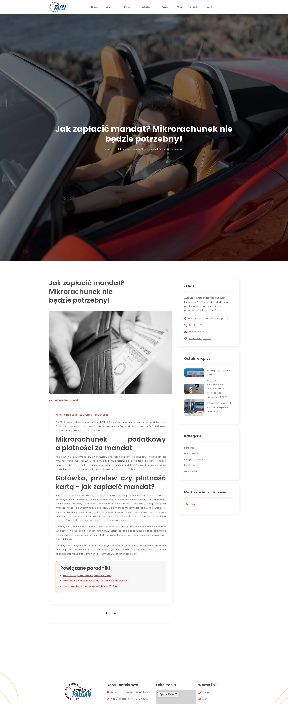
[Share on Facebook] (106, 613)
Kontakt (211, 8)
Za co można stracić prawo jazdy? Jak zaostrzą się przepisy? (96, 580)
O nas (109, 8)
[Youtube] (193, 504)
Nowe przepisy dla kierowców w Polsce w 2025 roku (91, 586)
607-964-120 (195, 325)
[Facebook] (187, 504)
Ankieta (194, 8)
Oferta (146, 8)
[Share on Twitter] (115, 613)
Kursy (127, 8)
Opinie (165, 8)
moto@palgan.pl (198, 331)
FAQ (204, 698)
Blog (179, 8)
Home (94, 8)
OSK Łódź (103, 414)
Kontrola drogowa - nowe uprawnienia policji (87, 575)
